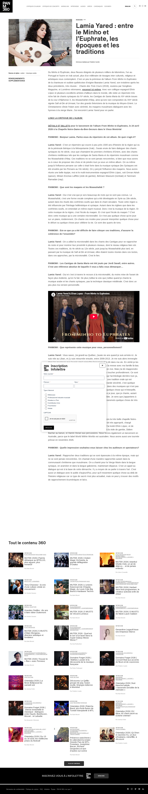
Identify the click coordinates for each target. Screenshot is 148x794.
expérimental (126, 581)
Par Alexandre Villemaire (31, 720)
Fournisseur (52, 406)
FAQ (41, 789)
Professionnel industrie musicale (59, 397)
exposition (74, 630)
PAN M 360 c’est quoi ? (64, 789)
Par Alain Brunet (29, 568)
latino (72, 581)
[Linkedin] (143, 789)
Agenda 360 (65, 6)
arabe (22, 73)
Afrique (84, 702)
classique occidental (78, 652)
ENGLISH (128, 6)
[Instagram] (142, 6)
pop (35, 606)
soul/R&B (39, 554)
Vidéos (89, 6)
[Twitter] (135, 789)
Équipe (53, 789)
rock (72, 554)
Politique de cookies (32, 789)
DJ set (118, 581)
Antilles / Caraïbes (31, 581)
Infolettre (47, 789)
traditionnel (75, 734)
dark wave (78, 554)
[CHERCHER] (135, 6)
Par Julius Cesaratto (122, 572)
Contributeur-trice (54, 403)
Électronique (29, 627)
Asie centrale (29, 729)
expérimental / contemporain (127, 582)
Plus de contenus (74, 763)
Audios (83, 6)
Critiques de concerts (50, 6)
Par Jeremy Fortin (29, 689)
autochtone (74, 729)
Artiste (50, 408)
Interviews (75, 6)
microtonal (120, 555)
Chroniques (98, 6)
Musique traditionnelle (79, 733)
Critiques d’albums (34, 6)
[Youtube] (145, 6)
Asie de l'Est (41, 729)
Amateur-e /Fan (53, 400)
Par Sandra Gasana (30, 593)
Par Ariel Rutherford (76, 644)
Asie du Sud (28, 677)
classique (74, 654)
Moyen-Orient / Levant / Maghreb (125, 557)
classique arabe (31, 73)
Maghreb (119, 677)
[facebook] (140, 6)
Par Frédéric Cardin (121, 666)
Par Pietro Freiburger (76, 668)
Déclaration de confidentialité (15, 789)
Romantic (81, 654)
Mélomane (51, 395)
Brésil (26, 606)
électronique (29, 554)
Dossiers (107, 6)
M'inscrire (101, 775)
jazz (44, 554)
